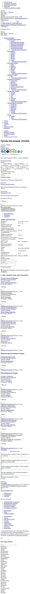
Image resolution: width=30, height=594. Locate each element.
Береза (12, 94)
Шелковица (14, 83)
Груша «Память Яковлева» (8, 312)
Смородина (14, 81)
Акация (13, 92)
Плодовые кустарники (13, 79)
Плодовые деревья (12, 63)
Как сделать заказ (6, 207)
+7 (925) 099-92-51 (16, 23)
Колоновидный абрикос (17, 44)
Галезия (13, 112)
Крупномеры (11, 51)
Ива (12, 97)
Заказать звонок (5, 25)
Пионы (13, 116)
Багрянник (14, 106)
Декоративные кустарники (15, 103)
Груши (12, 57)
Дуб (12, 95)
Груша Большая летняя (7, 361)
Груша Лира (4, 341)
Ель (12, 76)
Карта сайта (7, 528)
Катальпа (13, 98)
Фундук (13, 82)
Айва (12, 64)
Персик (13, 58)
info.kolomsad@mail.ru (21, 18)
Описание (7, 215)
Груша (12, 70)
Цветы (9, 115)
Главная (6, 131)
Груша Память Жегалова (7, 326)
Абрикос (13, 52)
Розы (12, 117)
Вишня (13, 55)
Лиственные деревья (13, 91)
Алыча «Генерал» (6, 395)
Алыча (12, 41)
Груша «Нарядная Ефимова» (9, 282)
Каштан (13, 100)
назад (7, 148)
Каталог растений (9, 132)
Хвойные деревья (12, 75)
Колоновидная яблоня (17, 45)
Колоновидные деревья (14, 39)
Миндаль (13, 67)
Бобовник (13, 109)
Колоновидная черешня (17, 42)
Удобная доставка (6, 177)
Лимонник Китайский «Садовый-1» (11, 439)
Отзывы (7, 216)
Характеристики (8, 213)
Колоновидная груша (17, 46)
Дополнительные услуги (8, 171)
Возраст (3, 162)
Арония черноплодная (17, 86)
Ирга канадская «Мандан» (8, 424)
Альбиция (13, 104)
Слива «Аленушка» (6, 380)
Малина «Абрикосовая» (7, 410)
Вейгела (13, 110)
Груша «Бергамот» (6, 297)
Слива (12, 60)
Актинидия (14, 85)
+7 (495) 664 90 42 (6, 23)
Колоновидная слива (16, 48)
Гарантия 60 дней (6, 193)
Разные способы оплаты (7, 184)
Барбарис (13, 107)
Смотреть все (15, 49)
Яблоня (13, 69)
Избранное (22, 25)
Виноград (13, 88)
